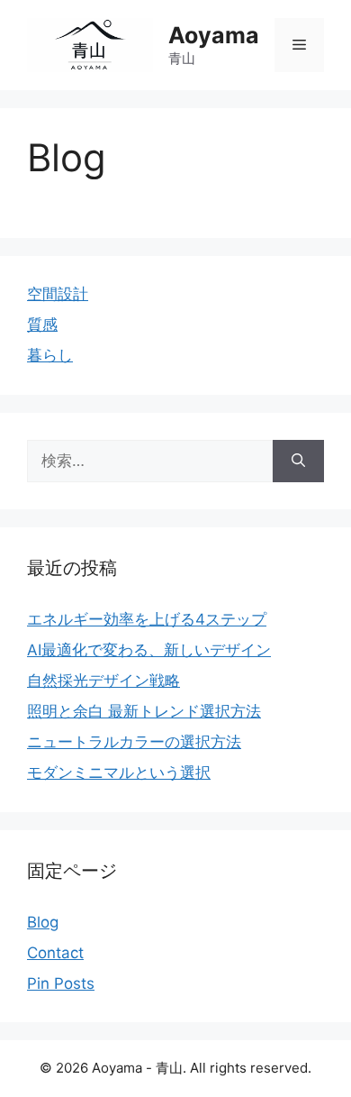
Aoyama (213, 35)
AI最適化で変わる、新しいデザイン (149, 650)
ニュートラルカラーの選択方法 (134, 742)
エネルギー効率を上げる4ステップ (146, 619)
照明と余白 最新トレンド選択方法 (144, 711)
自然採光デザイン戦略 (103, 681)
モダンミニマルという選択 (119, 772)
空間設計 (57, 294)
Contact (55, 953)
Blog (42, 922)
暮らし (50, 355)
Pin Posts (60, 983)
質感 (42, 324)
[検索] (298, 461)
